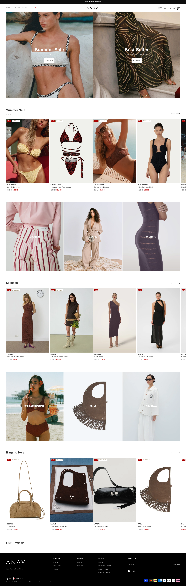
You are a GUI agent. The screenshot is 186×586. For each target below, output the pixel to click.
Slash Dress (98, 356)
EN (161, 8)
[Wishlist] (174, 8)
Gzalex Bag (11, 526)
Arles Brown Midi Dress (15, 356)
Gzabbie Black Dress (145, 356)
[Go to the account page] (169, 8)
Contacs (80, 566)
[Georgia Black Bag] (114, 490)
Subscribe (176, 564)
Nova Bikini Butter (13, 187)
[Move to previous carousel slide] (173, 114)
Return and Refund (104, 566)
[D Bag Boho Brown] (158, 490)
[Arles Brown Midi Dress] (27, 320)
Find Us (80, 562)
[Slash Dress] (114, 320)
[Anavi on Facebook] (129, 571)
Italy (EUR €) (19, 578)
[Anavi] (93, 8)
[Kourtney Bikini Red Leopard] (71, 151)
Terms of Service (104, 572)
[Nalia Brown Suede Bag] (71, 490)
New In (55, 569)
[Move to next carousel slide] (178, 113)
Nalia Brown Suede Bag (58, 526)
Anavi (17, 581)
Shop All (56, 562)
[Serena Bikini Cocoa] (114, 151)
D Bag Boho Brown (144, 526)
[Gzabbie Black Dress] (158, 320)
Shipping (101, 562)
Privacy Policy (103, 569)
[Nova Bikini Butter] (27, 151)
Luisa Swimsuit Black (145, 187)
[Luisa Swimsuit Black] (158, 151)
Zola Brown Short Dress (59, 356)
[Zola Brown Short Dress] (71, 320)
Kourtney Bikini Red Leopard (60, 187)
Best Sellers (57, 566)
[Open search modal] (165, 8)
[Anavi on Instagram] (134, 571)
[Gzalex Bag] (27, 490)
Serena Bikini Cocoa (101, 187)
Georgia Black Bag (101, 526)
